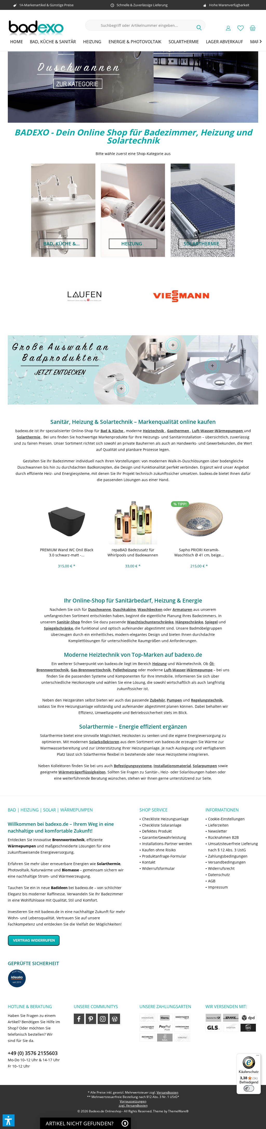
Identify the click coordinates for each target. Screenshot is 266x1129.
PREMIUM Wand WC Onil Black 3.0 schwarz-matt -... (66, 552)
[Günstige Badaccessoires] (173, 345)
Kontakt (148, 862)
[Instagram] (103, 1019)
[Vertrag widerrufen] (67, 940)
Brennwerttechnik (68, 839)
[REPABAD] (181, 296)
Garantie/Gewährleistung (164, 837)
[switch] (249, 1088)
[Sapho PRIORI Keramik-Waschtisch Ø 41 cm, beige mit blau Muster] (199, 520)
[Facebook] (79, 1019)
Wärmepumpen (22, 845)
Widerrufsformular (158, 868)
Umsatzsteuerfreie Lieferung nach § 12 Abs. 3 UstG (233, 846)
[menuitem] (252, 28)
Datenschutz (219, 874)
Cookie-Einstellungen (226, 818)
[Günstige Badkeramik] (212, 366)
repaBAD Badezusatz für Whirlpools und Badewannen (133, 552)
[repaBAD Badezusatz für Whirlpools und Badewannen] (133, 520)
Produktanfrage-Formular (164, 856)
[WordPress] (115, 1019)
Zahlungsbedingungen (228, 856)
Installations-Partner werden (167, 843)
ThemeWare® (178, 1111)
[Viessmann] (84, 296)
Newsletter (217, 831)
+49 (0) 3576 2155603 (33, 1053)
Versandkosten (167, 1092)
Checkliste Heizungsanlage (165, 818)
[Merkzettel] (240, 28)
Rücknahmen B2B (223, 837)
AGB (211, 880)
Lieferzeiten (218, 825)
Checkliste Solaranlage (161, 825)
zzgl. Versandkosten (133, 1105)
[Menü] (258, 1056)
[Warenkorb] (252, 28)
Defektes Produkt (157, 831)
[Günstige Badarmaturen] (121, 388)
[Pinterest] (91, 1019)
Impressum (218, 887)
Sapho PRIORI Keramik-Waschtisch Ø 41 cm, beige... (199, 552)
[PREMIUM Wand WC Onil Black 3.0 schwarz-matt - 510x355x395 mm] (66, 520)
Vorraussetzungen (133, 1101)
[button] (9, 1120)
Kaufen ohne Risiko (159, 849)
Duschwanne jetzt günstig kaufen (133, 87)
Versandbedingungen (227, 862)
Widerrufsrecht (221, 868)
